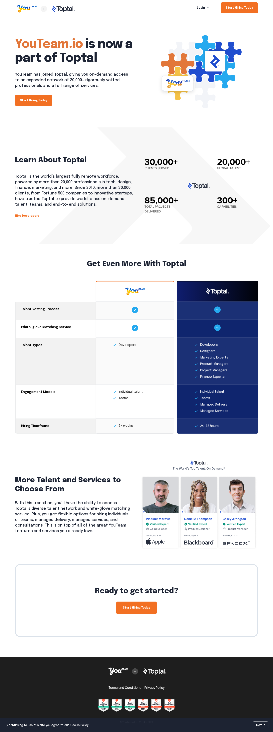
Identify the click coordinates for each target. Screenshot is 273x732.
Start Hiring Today (239, 7)
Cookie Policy (79, 725)
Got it (260, 725)
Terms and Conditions (125, 688)
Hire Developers (27, 215)
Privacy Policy (154, 688)
